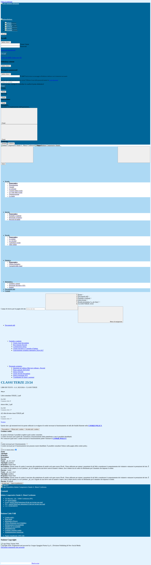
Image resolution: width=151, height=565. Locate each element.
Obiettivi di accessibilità (12, 527)
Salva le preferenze (16, 483)
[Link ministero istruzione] (10, 3)
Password (23, 46)
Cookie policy (9, 517)
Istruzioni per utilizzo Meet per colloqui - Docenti (29, 368)
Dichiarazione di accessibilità (14, 525)
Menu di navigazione (116, 321)
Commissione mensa (20, 347)
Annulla (4, 143)
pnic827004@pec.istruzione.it (27, 504)
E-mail (22, 76)
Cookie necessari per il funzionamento (13, 444)
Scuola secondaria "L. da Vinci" (88, 302)
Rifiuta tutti (17, 429)
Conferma (11, 143)
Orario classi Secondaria (21, 343)
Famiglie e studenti (84, 298)
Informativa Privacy (11, 521)
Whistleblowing (10, 528)
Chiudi (3, 92)
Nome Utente (24, 44)
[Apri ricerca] (134, 154)
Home (80, 294)
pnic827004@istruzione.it (26, 502)
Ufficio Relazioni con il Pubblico (15, 523)
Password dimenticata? (8, 50)
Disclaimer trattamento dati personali (12, 547)
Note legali (8, 519)
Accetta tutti (32, 429)
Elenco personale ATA (20, 375)
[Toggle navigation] (17, 154)
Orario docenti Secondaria (21, 373)
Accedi (4, 34)
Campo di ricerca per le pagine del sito (13, 309)
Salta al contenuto (6, 2)
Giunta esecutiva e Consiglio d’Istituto (25, 348)
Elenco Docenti (18, 372)
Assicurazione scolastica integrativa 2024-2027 (28, 350)
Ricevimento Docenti (20, 345)
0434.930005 (12, 500)
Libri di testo (82, 300)
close (3, 164)
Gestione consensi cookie (13, 530)
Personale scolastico (15, 366)
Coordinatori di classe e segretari (23, 377)
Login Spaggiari (53, 80)
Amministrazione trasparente (14, 532)
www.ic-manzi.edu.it (8, 450)
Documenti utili (83, 296)
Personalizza (5, 429)
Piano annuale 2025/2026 (21, 370)
